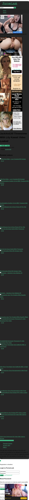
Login (2, 475)
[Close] (0, 462)
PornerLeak (9, 3)
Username (3, 471)
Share (7, 145)
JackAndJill (8, 149)
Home (4, 10)
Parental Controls (7, 443)
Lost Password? (8, 475)
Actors (4, 12)
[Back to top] (0, 460)
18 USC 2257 (6, 445)
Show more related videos (7, 440)
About (2, 145)
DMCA (5, 447)
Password (2, 473)
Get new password (5, 489)
